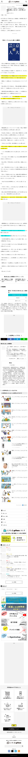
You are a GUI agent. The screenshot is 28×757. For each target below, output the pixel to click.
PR (26, 447)
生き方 (4, 510)
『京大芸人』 (13, 63)
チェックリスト (10, 589)
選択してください (20, 358)
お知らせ (5, 525)
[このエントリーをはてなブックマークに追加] (16, 751)
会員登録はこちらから (14, 728)
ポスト (26, 5)
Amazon (17, 297)
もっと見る (14, 582)
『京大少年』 (21, 63)
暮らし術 (5, 513)
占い (16, 589)
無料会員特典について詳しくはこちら (14, 732)
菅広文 (10, 362)
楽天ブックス (17, 300)
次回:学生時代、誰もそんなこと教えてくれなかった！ (20, 280)
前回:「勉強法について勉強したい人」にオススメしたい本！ (7, 280)
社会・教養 (5, 516)
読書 (4, 519)
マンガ (4, 522)
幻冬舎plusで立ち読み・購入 (17, 294)
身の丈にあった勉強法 (11, 6)
